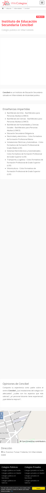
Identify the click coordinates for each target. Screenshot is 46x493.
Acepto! (38, 488)
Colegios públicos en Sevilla (11, 470)
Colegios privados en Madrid (34, 473)
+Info (11, 491)
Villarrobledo (18, 8)
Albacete (8, 8)
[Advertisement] (23, 61)
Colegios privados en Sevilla (34, 470)
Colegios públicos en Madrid (11, 473)
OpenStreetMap (28, 441)
